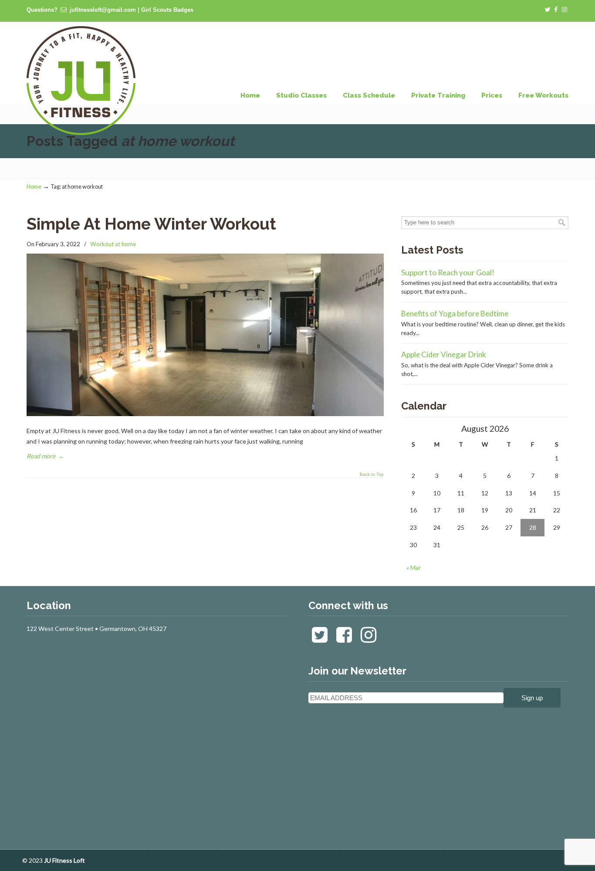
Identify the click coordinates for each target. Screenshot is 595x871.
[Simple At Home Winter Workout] (205, 413)
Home (34, 186)
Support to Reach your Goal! (447, 272)
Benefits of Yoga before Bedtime (454, 313)
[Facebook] (556, 10)
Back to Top (372, 474)
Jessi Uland (81, 80)
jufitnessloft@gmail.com (103, 10)
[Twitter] (547, 10)
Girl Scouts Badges (167, 10)
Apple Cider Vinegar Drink (443, 354)
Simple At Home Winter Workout (151, 224)
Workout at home (113, 244)
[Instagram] (564, 10)
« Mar (413, 567)
